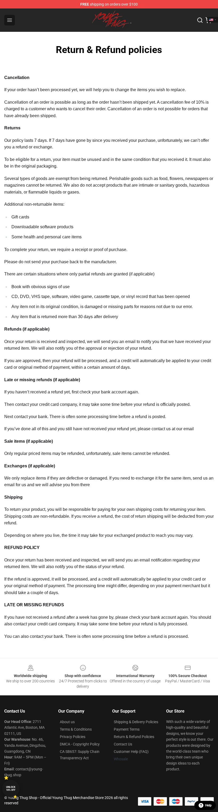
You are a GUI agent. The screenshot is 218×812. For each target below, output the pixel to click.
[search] (200, 20)
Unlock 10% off (10, 788)
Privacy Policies (72, 737)
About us (67, 722)
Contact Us (123, 744)
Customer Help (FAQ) (131, 751)
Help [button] (208, 805)
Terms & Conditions (76, 729)
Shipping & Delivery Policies (136, 722)
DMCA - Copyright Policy (80, 744)
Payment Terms (127, 729)
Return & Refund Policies (134, 737)
